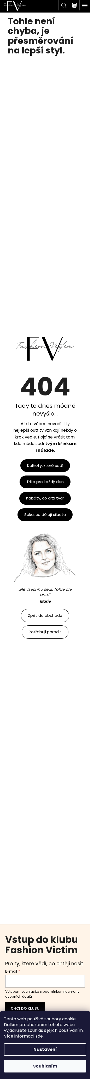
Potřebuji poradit (45, 632)
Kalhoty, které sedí (45, 465)
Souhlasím (45, 1066)
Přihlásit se (25, 1008)
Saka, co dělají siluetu (45, 514)
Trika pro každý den (45, 481)
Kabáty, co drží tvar (45, 498)
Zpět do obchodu (45, 615)
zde (39, 1036)
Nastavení (45, 1049)
